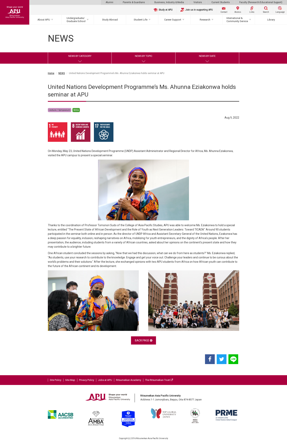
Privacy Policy (86, 380)
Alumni (109, 2)
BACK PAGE (142, 340)
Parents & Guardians (134, 2)
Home (51, 73)
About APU (43, 19)
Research (205, 19)
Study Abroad (110, 19)
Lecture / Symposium (59, 110)
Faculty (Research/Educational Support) (260, 2)
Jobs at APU (105, 380)
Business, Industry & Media (169, 2)
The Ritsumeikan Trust (157, 380)
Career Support (172, 19)
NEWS (61, 73)
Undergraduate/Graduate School (76, 20)
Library (271, 19)
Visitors (197, 2)
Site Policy (55, 380)
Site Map (70, 380)
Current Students (220, 2)
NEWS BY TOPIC (143, 55)
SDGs (76, 110)
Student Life (140, 19)
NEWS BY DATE (207, 55)
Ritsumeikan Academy (128, 380)
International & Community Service (237, 20)
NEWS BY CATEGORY (79, 55)
